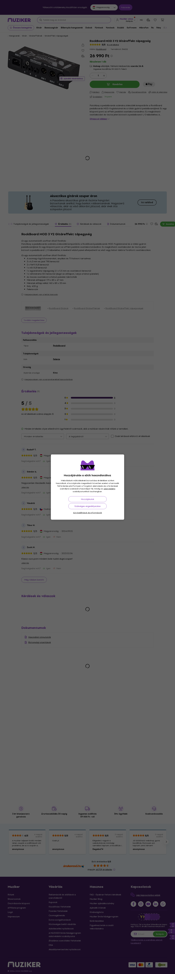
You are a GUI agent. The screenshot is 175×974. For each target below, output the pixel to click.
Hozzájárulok (87, 499)
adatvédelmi (109, 488)
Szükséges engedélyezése (87, 506)
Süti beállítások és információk (87, 512)
